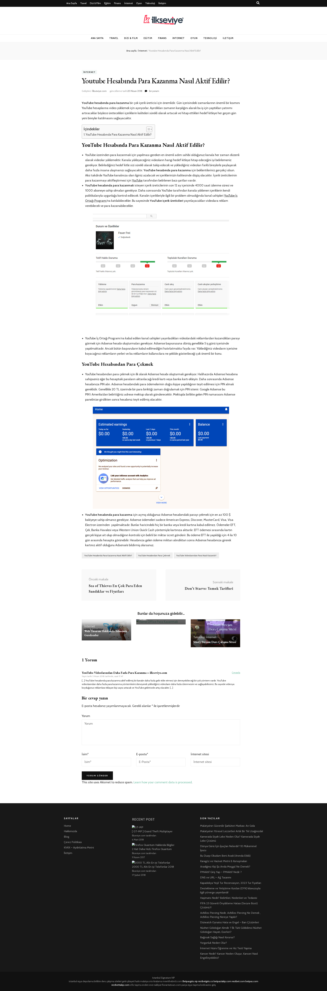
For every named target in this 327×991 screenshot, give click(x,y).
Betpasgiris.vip (190, 981)
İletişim (162, 3)
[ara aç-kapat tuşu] (258, 3)
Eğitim (107, 3)
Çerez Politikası (73, 842)
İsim (85, 754)
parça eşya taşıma (191, 984)
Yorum (86, 716)
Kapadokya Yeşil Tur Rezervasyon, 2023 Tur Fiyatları (230, 883)
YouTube (137, 180)
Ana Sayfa (71, 3)
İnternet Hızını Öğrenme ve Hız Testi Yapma (226, 948)
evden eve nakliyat (151, 984)
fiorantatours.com (171, 984)
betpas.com (251, 981)
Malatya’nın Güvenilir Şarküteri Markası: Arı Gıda (227, 825)
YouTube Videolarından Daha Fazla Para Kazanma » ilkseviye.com (124, 673)
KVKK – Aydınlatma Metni (79, 847)
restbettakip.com (120, 984)
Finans (117, 3)
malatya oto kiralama (151, 981)
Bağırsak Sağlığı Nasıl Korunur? (217, 937)
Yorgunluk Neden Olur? (213, 942)
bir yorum (154, 91)
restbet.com (238, 981)
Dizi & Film (95, 3)
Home (67, 825)
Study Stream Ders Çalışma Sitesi (214, 642)
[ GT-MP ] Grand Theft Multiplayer (152, 831)
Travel (83, 3)
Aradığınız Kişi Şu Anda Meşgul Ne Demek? (225, 866)
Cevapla (236, 672)
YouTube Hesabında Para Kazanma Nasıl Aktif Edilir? (118, 134)
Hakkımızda (70, 831)
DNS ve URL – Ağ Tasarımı (215, 877)
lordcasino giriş (208, 984)
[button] (147, 129)
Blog (66, 836)
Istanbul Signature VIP (163, 977)
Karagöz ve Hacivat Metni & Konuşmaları (223, 861)
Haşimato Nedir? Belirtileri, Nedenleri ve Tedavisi (228, 897)
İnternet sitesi (200, 754)
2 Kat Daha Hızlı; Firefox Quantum (152, 849)
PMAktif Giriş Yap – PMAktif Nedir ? (221, 872)
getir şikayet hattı (131, 981)
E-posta (142, 754)
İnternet (128, 3)
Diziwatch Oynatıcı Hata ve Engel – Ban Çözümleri (229, 922)
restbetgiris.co (205, 981)
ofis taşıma (136, 984)
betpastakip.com (222, 981)
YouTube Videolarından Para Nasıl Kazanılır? (196, 555)
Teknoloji (150, 3)
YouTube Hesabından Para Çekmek (154, 555)
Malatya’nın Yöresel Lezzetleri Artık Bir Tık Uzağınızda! (231, 831)
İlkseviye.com (99, 91)
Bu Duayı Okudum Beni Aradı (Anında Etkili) (225, 855)
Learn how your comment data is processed (163, 782)
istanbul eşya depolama (81, 981)
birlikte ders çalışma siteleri (108, 981)
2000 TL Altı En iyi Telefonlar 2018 (153, 866)
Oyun (139, 3)
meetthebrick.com (172, 981)
